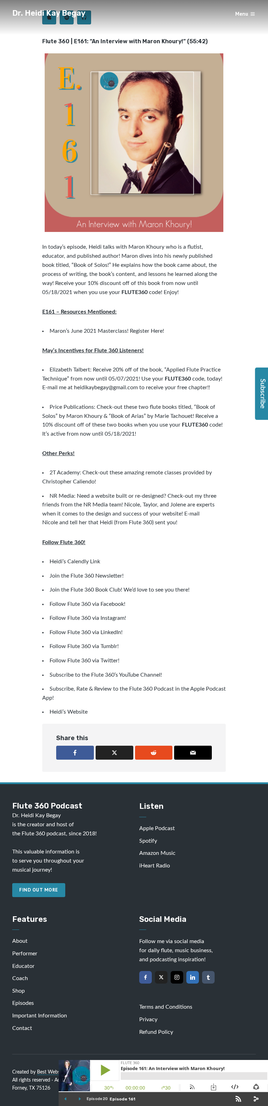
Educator (23, 966)
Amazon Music (157, 853)
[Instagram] (177, 977)
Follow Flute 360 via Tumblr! (84, 646)
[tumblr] (208, 977)
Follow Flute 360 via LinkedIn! (86, 632)
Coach (20, 978)
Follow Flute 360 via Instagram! (88, 618)
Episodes (23, 1003)
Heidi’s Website (69, 712)
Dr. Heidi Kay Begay (48, 13)
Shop (18, 991)
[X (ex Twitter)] (161, 977)
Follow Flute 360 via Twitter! (84, 660)
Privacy (148, 1019)
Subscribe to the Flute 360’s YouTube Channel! (106, 675)
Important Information (39, 1015)
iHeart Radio (154, 865)
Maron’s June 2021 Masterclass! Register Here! (107, 331)
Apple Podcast (157, 828)
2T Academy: (65, 472)
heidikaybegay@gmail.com (106, 387)
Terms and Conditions (165, 1007)
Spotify (148, 841)
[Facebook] (145, 977)
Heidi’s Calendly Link (75, 561)
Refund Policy (156, 1032)
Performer (24, 953)
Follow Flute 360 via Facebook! (87, 604)
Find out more (38, 890)
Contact (22, 1028)
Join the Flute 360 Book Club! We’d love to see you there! (119, 590)
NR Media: (62, 496)
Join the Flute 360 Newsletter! (87, 576)
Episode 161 (122, 1099)
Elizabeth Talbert (70, 370)
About (20, 941)
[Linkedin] (192, 977)
